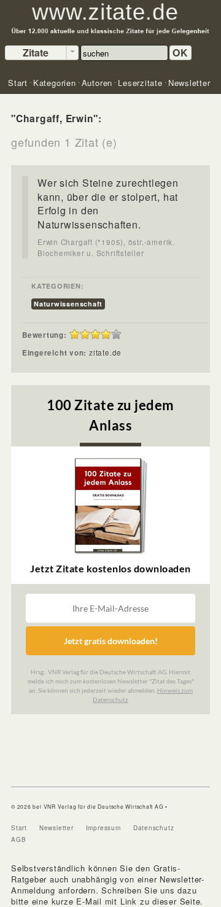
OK (180, 52)
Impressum (103, 827)
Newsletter (56, 827)
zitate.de (105, 352)
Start (19, 827)
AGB (18, 839)
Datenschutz (153, 827)
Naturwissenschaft (68, 303)
